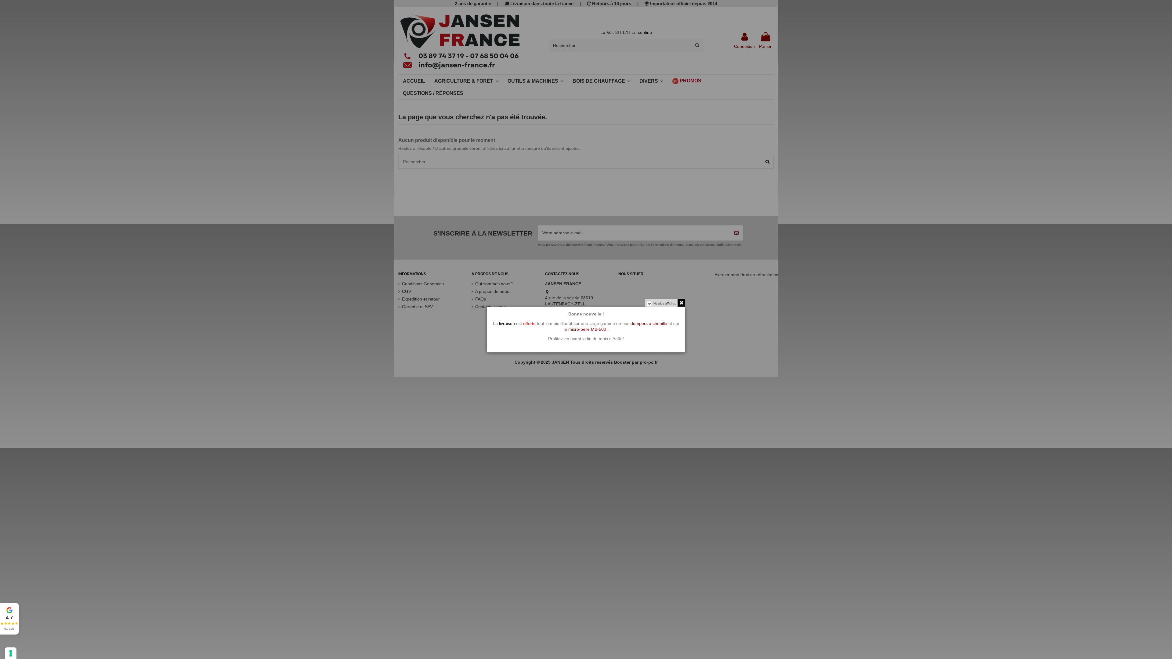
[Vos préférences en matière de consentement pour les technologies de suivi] (10, 653)
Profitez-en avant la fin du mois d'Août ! (586, 338)
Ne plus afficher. (664, 303)
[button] (9, 619)
